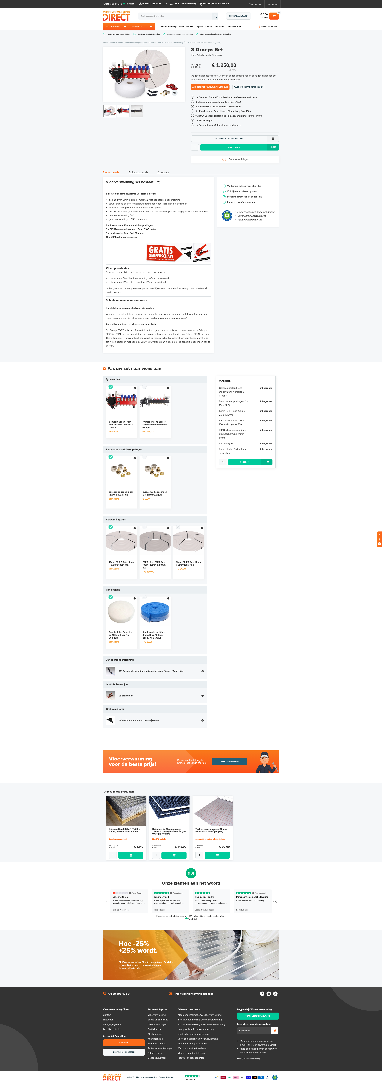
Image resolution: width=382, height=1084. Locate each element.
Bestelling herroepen (124, 1052)
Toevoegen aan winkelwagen (130, 855)
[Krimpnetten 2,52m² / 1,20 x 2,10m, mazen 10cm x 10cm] (126, 811)
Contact (208, 26)
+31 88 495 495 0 (119, 993)
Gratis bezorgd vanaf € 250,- (154, 4)
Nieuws (189, 26)
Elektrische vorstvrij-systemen (193, 1034)
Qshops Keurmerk (157, 1057)
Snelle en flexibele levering (185, 4)
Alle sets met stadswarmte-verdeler (210, 87)
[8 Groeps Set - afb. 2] (123, 111)
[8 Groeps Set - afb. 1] (144, 74)
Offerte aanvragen (238, 16)
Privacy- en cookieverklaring (248, 1058)
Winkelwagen (274, 15)
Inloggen (123, 1043)
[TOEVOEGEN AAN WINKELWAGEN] (126, 855)
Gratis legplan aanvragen (258, 1016)
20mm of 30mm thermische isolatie (210, 839)
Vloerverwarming (168, 26)
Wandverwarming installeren (192, 1048)
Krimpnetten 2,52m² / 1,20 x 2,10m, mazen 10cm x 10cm (124, 830)
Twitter (275, 994)
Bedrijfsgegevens (112, 1024)
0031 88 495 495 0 (270, 26)
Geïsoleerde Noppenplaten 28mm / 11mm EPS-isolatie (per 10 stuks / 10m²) (169, 831)
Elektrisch (137, 27)
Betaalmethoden (242, 1077)
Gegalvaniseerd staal (118, 839)
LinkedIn (269, 994)
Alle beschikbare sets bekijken (248, 87)
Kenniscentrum (234, 26)
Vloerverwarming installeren (192, 1043)
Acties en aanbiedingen (160, 1048)
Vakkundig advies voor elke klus (216, 4)
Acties (181, 26)
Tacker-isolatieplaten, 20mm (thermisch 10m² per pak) (211, 830)
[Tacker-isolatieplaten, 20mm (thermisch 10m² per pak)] (212, 811)
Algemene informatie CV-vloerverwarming (200, 1014)
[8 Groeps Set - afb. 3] (137, 111)
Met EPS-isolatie (159, 839)
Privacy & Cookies (166, 1077)
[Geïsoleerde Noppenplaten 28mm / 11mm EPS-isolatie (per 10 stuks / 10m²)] (169, 811)
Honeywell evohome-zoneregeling (196, 1029)
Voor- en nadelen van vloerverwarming (198, 1038)
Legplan (199, 26)
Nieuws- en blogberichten (191, 1057)
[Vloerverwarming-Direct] (117, 16)
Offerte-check (155, 1053)
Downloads (163, 172)
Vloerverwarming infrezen (191, 1053)
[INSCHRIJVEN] (274, 1030)
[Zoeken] (215, 16)
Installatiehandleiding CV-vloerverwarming (200, 1019)
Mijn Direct (272, 4)
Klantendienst (255, 4)
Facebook (262, 994)
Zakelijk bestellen (112, 1029)
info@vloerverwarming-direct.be (194, 993)
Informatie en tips (157, 1043)
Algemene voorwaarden (146, 1077)
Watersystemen (113, 27)
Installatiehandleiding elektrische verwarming (201, 1024)
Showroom (219, 26)
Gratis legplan (155, 1029)
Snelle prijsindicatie (158, 1019)
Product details (111, 172)
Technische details (138, 172)
